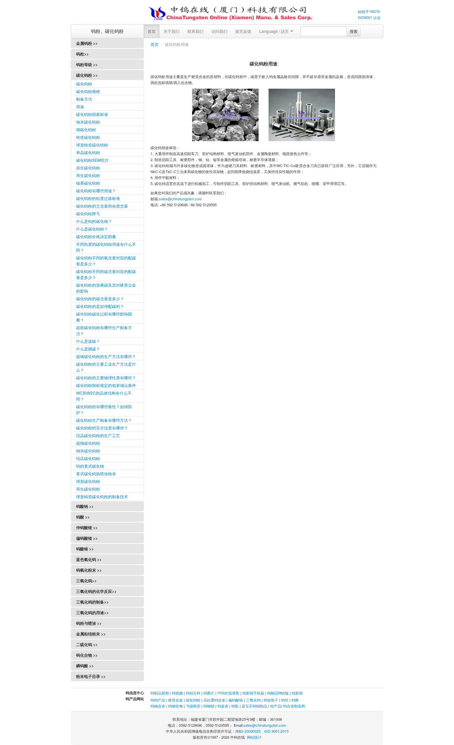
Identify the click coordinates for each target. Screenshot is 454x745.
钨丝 (284, 699)
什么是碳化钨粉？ (92, 229)
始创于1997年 (369, 11)
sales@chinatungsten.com (180, 198)
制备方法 (84, 99)
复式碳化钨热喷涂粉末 (96, 473)
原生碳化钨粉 (88, 167)
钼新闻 (297, 693)
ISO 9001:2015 (276, 731)
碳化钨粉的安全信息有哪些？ (102, 427)
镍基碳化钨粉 (88, 183)
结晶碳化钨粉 (88, 458)
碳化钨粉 (84, 83)
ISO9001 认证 (369, 17)
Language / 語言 (274, 31)
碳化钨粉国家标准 (92, 114)
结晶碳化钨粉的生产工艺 (98, 435)
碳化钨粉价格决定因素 (96, 236)
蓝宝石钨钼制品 (254, 705)
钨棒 (295, 699)
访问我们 (219, 31)
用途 (80, 106)
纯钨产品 (158, 699)
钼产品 (275, 705)
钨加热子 (271, 699)
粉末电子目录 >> (91, 676)
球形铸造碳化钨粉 (92, 144)
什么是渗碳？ (88, 341)
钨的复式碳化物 (90, 466)
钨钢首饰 (175, 705)
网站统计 (254, 737)
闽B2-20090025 (248, 731)
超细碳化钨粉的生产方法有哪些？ (106, 356)
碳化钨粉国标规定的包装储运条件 (106, 385)
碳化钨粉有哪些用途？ (96, 190)
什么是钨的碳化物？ (94, 221)
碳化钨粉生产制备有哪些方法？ (104, 420)
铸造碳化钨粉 (88, 137)
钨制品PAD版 (278, 693)
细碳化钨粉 (86, 129)
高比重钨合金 (214, 699)
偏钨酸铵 (235, 699)
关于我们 (171, 31)
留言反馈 (243, 31)
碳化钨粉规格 (88, 91)
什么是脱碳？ (88, 348)
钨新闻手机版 (253, 693)
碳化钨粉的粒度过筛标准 (98, 198)
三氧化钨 (253, 699)
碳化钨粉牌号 (88, 213)
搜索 (354, 31)
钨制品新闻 (160, 693)
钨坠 (235, 705)
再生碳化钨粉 (88, 175)
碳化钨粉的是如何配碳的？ (100, 306)
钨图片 (208, 693)
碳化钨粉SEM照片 (92, 160)
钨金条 (222, 705)
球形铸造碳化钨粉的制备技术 (102, 496)
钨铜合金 (158, 705)
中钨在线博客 (228, 693)
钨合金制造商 (294, 705)
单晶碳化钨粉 (88, 152)
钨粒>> (82, 54)
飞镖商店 (193, 705)
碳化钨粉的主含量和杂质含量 (102, 206)
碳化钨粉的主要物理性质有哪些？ (106, 377)
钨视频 (177, 693)
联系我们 (195, 31)
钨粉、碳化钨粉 (107, 31)
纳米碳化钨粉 (88, 122)
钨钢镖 (208, 705)
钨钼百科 (193, 693)
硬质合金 (175, 699)
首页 (152, 31)
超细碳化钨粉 (88, 443)
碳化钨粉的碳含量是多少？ (100, 298)
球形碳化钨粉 (88, 481)
